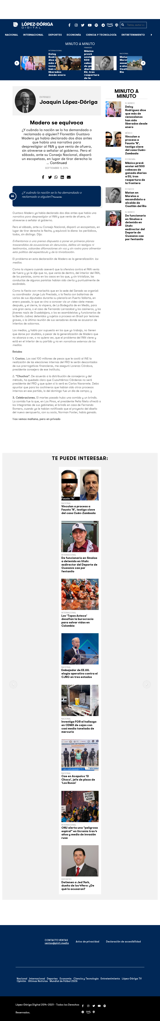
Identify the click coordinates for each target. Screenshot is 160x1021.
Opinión (21, 981)
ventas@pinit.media (57, 943)
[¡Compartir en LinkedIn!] (62, 177)
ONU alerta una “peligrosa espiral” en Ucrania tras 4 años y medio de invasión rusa (79, 832)
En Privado (45, 97)
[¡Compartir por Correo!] (69, 177)
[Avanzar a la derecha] (151, 35)
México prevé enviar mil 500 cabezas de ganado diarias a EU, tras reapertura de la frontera (136, 173)
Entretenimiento (133, 34)
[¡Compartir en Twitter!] (50, 177)
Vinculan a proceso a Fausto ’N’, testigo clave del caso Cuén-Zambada (135, 145)
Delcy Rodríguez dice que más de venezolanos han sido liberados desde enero (136, 117)
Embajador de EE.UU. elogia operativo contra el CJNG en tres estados (79, 673)
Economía (74, 34)
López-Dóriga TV (132, 978)
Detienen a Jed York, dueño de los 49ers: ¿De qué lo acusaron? (77, 886)
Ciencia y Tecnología (101, 34)
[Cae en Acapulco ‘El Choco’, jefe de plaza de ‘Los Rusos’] (80, 755)
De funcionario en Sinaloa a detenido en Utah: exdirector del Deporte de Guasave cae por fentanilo (135, 227)
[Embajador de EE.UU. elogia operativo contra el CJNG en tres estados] (80, 648)
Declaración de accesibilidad (123, 941)
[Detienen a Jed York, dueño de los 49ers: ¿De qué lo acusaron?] (80, 860)
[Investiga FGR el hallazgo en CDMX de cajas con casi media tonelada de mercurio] (80, 700)
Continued (58, 163)
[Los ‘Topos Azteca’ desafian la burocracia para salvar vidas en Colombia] (80, 594)
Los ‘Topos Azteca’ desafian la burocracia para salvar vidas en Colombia (77, 620)
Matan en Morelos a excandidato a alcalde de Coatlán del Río (135, 199)
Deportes (55, 34)
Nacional (11, 34)
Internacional (33, 34)
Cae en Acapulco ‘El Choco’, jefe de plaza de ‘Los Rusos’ (78, 779)
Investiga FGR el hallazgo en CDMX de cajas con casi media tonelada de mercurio (78, 726)
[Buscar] (156, 35)
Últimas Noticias (38, 981)
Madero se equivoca (56, 122)
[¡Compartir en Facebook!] (43, 177)
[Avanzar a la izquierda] (17, 63)
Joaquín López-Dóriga (69, 102)
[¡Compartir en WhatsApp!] (56, 177)
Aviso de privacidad (87, 941)
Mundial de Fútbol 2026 (64, 981)
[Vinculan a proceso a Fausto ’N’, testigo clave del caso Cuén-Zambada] (80, 485)
